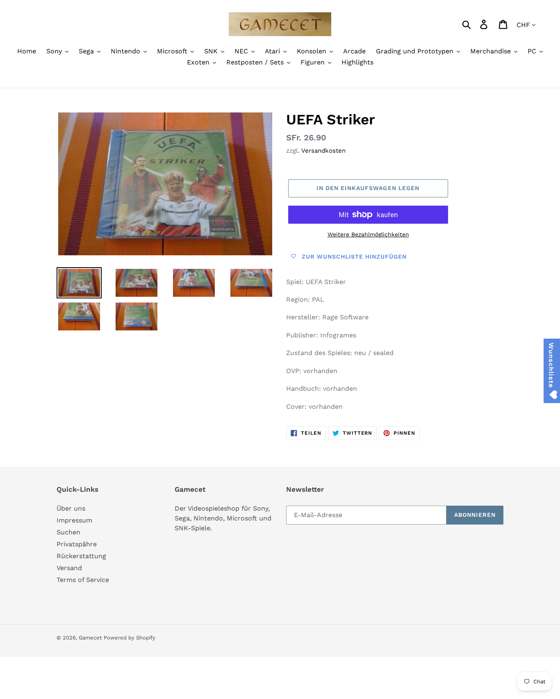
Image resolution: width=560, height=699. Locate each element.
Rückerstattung (81, 556)
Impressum (74, 520)
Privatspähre (77, 544)
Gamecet (90, 638)
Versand (69, 568)
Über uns (71, 508)
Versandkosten (323, 150)
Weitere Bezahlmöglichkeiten (368, 234)
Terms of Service (83, 580)
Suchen (68, 532)
